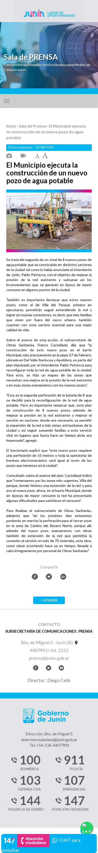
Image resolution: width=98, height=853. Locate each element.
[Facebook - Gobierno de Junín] (35, 668)
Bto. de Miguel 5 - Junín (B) (47, 642)
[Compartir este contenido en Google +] (63, 576)
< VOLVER (49, 600)
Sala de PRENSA (31, 57)
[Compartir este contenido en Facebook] (35, 576)
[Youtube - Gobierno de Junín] (61, 668)
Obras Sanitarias (20, 147)
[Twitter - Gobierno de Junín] (48, 668)
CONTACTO (49, 624)
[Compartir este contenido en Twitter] (49, 576)
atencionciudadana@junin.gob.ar (49, 739)
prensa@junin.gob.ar (49, 658)
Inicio (11, 125)
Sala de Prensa (33, 125)
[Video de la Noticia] (23, 156)
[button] (49, 842)
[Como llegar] (75, 642)
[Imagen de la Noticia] (9, 156)
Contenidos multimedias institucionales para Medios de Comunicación (47, 67)
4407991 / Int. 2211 (49, 650)
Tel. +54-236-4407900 (49, 745)
